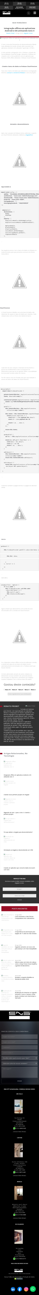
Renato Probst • (11, 33)
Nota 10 (7, 690)
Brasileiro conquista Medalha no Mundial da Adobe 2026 (24, 978)
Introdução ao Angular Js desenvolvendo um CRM (18, 850)
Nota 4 (26, 690)
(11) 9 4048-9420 (21, 1128)
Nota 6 (20, 690)
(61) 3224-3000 (20, 1212)
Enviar (19, 900)
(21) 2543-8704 (20, 1256)
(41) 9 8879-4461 (21, 1172)
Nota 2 (33, 690)
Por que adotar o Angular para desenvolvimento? (18, 832)
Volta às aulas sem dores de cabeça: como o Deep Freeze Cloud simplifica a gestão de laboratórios (26, 964)
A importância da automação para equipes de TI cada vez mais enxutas (26, 932)
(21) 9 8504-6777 (21, 1258)
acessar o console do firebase (16, 73)
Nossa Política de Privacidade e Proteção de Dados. (19, 1277)
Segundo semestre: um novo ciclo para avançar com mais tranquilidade (26, 948)
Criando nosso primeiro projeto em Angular (16, 794)
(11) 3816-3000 (20, 1126)
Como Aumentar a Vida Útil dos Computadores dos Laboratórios (24, 917)
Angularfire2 (29, 135)
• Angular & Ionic (28, 33)
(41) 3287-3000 (20, 1170)
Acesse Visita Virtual (19, 1131)
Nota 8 (14, 690)
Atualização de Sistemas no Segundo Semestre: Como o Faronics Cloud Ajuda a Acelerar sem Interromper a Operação (26, 995)
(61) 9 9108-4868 (21, 1215)
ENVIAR (19, 1081)
